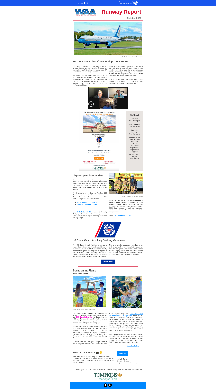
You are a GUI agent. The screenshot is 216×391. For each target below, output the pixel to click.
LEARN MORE (108, 262)
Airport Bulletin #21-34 (82, 212)
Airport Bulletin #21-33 (122, 216)
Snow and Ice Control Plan (87, 202)
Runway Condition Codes (87, 204)
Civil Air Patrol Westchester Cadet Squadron (126, 315)
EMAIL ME (122, 353)
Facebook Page (133, 346)
